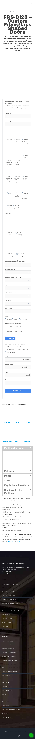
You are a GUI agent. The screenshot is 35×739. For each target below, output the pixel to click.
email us (19, 541)
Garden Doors (7, 630)
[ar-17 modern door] (17, 409)
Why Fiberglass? (7, 690)
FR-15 (28, 423)
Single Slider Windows (9, 656)
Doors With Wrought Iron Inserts (12, 603)
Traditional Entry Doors (9, 592)
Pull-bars (9, 471)
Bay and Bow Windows (9, 664)
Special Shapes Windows (10, 671)
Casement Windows (8, 645)
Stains (7, 480)
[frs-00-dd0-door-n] (7, 427)
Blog (4, 694)
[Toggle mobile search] (28, 3)
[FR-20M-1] (17, 427)
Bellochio (27, 442)
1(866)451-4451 (12, 569)
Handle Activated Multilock (13, 491)
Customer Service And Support (11, 709)
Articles (5, 698)
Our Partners (6, 702)
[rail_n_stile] (7, 409)
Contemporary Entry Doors (10, 584)
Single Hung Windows (9, 648)
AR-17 (17, 423)
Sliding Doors (7, 622)
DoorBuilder (6, 686)
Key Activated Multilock (16, 485)
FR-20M (17, 442)
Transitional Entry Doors (10, 588)
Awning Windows (8, 641)
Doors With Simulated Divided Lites (13, 607)
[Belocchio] (27, 427)
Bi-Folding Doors (7, 618)
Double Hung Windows (9, 652)
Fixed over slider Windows (10, 668)
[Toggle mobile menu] (32, 3)
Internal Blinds (7, 675)
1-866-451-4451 (28, 731)
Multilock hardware (14, 448)
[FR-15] (27, 409)
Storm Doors (6, 626)
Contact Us (6, 705)
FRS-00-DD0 (7, 442)
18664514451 (11, 541)
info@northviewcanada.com (13, 574)
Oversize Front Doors (9, 595)
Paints (7, 476)
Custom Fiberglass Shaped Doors (12, 611)
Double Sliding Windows (10, 660)
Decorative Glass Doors (9, 599)
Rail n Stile (7, 423)
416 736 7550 (8, 572)
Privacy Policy (7, 717)
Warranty (5, 713)
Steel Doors (6, 614)
